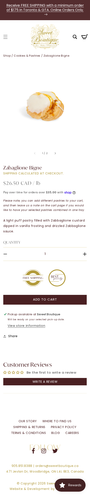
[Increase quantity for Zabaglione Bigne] (82, 254)
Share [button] (13, 336)
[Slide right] (55, 153)
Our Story (28, 421)
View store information (26, 326)
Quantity (11, 242)
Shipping (10, 173)
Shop (7, 55)
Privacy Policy (64, 427)
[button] (5, 37)
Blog (55, 433)
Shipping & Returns (29, 427)
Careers (72, 433)
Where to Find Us (57, 421)
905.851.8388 (22, 466)
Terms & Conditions (28, 433)
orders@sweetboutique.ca (57, 466)
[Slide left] (35, 153)
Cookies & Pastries (27, 55)
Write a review (45, 381)
